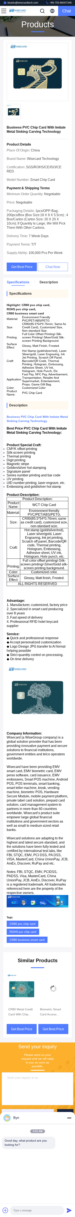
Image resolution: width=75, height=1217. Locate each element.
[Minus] (69, 1117)
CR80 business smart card (27, 939)
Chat (66, 11)
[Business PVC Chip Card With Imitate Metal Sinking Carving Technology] (37, 72)
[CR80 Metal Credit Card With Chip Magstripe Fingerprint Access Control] (22, 988)
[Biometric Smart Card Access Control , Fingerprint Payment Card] (53, 988)
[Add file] (5, 1210)
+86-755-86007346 (60, 2)
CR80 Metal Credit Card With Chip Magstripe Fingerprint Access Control (20, 1012)
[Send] (69, 1210)
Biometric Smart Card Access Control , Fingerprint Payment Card (53, 1012)
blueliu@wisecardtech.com (23, 2)
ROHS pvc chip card (23, 931)
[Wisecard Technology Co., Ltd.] (17, 11)
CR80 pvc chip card (22, 923)
